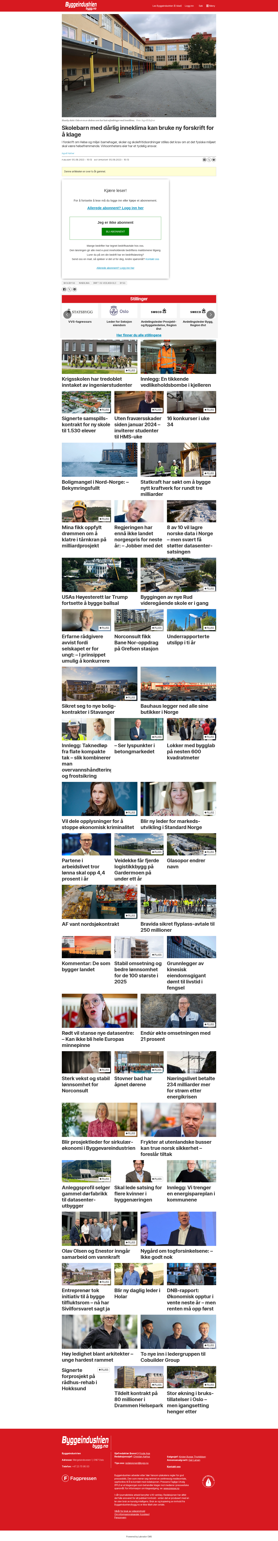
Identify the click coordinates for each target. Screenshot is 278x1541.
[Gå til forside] (81, 5)
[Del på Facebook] (204, 160)
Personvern (120, 1517)
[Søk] (201, 5)
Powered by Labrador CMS (139, 1536)
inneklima (84, 283)
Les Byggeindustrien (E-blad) (167, 5)
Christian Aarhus (141, 1456)
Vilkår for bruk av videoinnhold (129, 1511)
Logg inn (189, 5)
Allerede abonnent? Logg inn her (115, 208)
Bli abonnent (115, 231)
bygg (123, 283)
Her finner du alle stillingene (139, 335)
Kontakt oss (152, 259)
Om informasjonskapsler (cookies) (132, 1514)
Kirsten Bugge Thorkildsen (192, 1456)
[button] (67, 314)
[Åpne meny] (210, 6)
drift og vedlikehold (104, 283)
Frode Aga (144, 1453)
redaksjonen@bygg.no (137, 1463)
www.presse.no (171, 1488)
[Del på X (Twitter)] (209, 160)
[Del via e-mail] (214, 160)
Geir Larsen (194, 1460)
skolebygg (69, 283)
